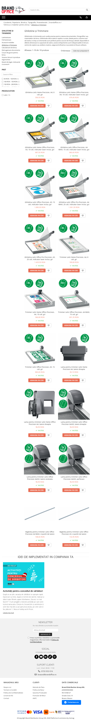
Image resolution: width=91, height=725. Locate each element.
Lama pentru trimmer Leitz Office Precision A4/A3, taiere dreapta (74, 423)
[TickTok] (50, 657)
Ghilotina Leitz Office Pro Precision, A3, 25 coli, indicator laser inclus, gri (40, 258)
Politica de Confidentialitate (13, 693)
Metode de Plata (38, 687)
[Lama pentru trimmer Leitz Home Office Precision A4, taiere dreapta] (40, 404)
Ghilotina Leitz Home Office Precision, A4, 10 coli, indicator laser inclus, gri (74, 93)
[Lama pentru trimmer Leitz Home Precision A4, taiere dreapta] (74, 349)
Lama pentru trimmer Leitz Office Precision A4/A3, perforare (74, 478)
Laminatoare (6, 37)
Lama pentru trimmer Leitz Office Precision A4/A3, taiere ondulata (40, 478)
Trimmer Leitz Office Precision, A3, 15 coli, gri (40, 368)
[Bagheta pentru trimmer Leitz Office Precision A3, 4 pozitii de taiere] (74, 513)
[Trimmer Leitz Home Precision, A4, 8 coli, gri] (74, 239)
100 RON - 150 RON (10, 82)
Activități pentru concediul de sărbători (23, 591)
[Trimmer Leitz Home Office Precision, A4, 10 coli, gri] (40, 294)
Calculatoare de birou (9, 47)
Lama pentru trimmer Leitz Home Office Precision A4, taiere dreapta (40, 423)
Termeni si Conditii (10, 690)
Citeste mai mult (8, 613)
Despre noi (7, 687)
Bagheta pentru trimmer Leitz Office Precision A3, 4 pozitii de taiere (74, 533)
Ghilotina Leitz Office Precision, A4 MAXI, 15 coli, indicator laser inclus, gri (74, 148)
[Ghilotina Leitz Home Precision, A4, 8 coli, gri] (40, 74)
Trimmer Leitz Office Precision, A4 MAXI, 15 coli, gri (74, 313)
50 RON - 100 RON (10, 79)
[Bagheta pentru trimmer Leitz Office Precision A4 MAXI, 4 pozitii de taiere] (40, 513)
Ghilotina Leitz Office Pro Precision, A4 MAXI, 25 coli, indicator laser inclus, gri (74, 203)
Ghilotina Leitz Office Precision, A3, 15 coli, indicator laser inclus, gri (40, 203)
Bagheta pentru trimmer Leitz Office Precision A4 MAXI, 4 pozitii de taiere (39, 533)
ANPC (35, 698)
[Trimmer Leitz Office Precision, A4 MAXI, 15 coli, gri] (74, 294)
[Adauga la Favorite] (48, 106)
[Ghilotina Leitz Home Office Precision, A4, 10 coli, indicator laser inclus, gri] (74, 74)
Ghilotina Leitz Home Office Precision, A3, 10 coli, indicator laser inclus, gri (40, 148)
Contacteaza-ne (73, 702)
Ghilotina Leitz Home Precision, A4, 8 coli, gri (39, 93)
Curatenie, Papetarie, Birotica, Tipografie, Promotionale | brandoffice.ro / (33, 22)
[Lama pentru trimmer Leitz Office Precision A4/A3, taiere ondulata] (40, 459)
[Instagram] (54, 657)
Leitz (5, 95)
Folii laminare (6, 40)
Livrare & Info (8, 696)
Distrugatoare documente (11, 50)
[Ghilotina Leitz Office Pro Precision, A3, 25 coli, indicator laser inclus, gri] (40, 239)
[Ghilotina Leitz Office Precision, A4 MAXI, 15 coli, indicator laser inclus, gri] (74, 129)
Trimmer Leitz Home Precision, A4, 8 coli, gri (74, 258)
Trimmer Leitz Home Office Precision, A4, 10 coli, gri (40, 313)
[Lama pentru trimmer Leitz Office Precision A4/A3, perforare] (74, 459)
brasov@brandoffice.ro (46, 674)
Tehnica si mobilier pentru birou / (17, 25)
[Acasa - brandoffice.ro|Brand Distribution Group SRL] (13, 9)
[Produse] (4, 18)
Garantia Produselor (40, 693)
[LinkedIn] (45, 657)
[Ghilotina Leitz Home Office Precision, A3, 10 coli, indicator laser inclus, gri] (40, 129)
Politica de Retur (38, 690)
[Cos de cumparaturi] (86, 17)
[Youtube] (41, 657)
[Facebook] (36, 657)
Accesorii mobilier (8, 42)
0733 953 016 (47, 671)
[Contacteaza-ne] (80, 17)
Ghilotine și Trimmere (9, 45)
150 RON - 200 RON (10, 84)
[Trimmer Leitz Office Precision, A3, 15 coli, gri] (40, 349)
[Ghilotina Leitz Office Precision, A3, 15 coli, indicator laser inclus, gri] (40, 184)
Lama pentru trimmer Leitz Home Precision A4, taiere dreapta (74, 368)
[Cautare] (87, 10)
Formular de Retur (39, 696)
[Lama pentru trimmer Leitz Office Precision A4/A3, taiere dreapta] (74, 404)
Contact (6, 698)
